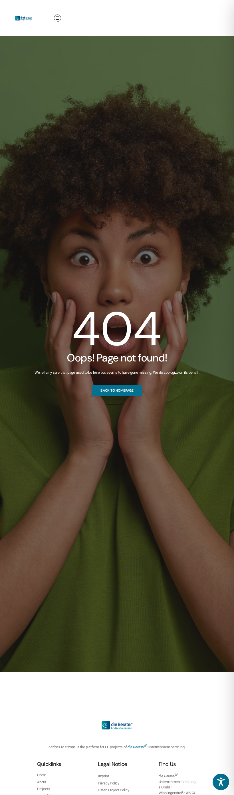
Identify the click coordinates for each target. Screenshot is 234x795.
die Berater (137, 747)
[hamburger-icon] (57, 18)
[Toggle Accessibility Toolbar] (221, 782)
